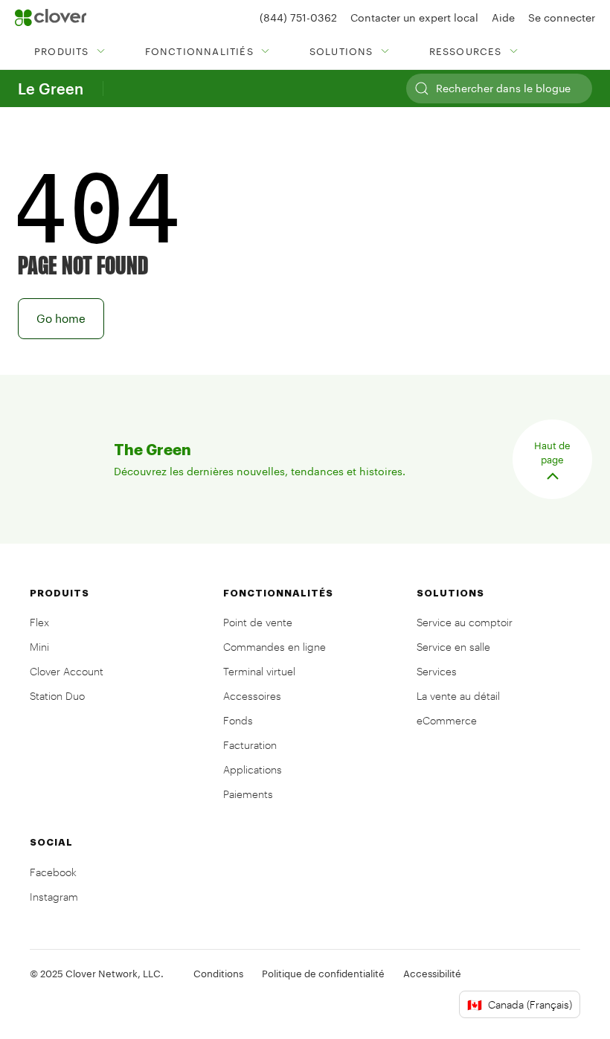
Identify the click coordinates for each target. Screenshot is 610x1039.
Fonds (238, 720)
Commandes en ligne (274, 646)
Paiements (248, 794)
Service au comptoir (465, 622)
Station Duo (57, 695)
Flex (39, 622)
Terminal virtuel (259, 671)
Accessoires (252, 695)
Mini (39, 646)
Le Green (50, 88)
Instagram (54, 896)
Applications (252, 769)
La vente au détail (458, 695)
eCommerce (447, 720)
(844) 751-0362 (298, 17)
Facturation (250, 745)
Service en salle (453, 646)
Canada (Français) (519, 1004)
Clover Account (66, 671)
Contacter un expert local (414, 17)
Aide (503, 17)
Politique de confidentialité (323, 974)
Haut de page (552, 453)
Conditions (218, 974)
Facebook (53, 872)
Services (437, 671)
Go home (61, 318)
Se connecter (561, 17)
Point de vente (257, 622)
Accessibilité (432, 974)
